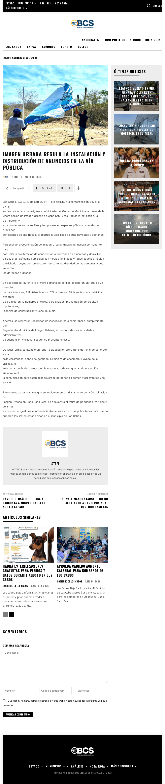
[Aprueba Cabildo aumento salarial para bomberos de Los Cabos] (82, 545)
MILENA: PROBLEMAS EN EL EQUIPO (137, 162)
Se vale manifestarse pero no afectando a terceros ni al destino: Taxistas (85, 503)
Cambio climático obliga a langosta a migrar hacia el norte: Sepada (24, 503)
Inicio (6, 57)
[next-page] (11, 614)
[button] (154, 6)
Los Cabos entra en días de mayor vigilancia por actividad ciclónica (137, 229)
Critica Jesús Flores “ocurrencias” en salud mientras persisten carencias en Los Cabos (136, 196)
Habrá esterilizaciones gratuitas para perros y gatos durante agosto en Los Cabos (28, 573)
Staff (15, 177)
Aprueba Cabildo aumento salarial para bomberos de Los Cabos (80, 571)
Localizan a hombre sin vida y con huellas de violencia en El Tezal (137, 129)
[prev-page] (5, 614)
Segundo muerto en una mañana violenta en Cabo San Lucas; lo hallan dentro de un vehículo (137, 96)
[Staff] (7, 177)
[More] (78, 188)
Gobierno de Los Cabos (24, 57)
